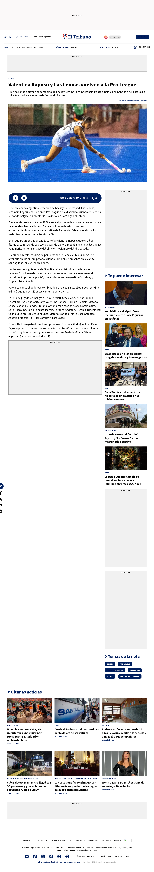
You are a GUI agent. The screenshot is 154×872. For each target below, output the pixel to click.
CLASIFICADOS (93, 840)
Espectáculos (109, 779)
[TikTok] (35, 856)
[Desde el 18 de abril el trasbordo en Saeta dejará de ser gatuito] (77, 710)
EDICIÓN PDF (106, 840)
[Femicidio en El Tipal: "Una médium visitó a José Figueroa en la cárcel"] (126, 293)
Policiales (110, 307)
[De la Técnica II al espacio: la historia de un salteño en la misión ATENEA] (126, 374)
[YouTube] (27, 856)
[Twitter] (43, 856)
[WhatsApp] (59, 856)
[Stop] (24, 198)
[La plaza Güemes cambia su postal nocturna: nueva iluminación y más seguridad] (126, 458)
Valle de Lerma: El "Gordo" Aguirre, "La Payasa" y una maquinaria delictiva (121, 438)
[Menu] (5, 36)
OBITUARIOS (80, 840)
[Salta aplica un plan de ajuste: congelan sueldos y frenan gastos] (126, 335)
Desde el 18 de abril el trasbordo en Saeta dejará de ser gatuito (77, 731)
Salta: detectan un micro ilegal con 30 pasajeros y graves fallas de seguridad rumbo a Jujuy (29, 786)
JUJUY (70, 840)
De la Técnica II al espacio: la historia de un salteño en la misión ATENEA (122, 395)
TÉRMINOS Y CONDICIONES (85, 856)
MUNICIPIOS (26, 840)
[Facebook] (51, 856)
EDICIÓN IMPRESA (41, 840)
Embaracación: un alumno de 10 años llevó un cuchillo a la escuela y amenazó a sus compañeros (124, 732)
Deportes (13, 79)
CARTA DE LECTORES (58, 840)
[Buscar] (10, 36)
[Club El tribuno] (128, 840)
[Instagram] (67, 856)
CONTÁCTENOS (105, 856)
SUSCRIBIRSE (142, 37)
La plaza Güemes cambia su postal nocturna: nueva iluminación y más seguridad (123, 480)
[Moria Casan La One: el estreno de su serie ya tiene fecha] (124, 763)
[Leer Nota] (15, 198)
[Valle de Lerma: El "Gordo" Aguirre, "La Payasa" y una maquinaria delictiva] (126, 416)
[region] (77, 63)
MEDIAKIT (118, 856)
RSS (127, 856)
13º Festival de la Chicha (14, 47)
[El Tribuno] (77, 37)
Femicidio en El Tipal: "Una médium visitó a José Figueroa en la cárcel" (124, 314)
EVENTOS (117, 840)
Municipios (110, 430)
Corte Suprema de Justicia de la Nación (76, 779)
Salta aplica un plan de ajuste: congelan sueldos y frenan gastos (126, 355)
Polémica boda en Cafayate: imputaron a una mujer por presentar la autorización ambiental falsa (24, 734)
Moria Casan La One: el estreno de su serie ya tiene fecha (123, 784)
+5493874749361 (144, 47)
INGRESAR (128, 37)
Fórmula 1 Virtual (34, 47)
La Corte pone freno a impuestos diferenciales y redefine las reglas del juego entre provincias (76, 786)
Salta (108, 350)
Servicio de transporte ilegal (23, 779)
